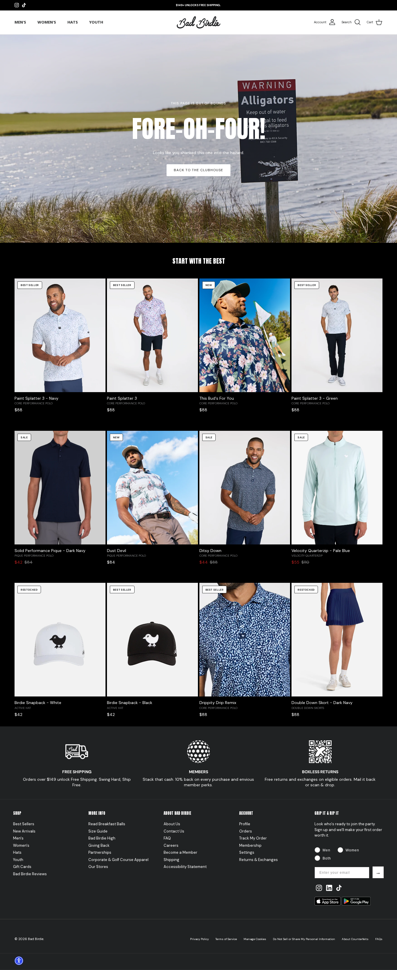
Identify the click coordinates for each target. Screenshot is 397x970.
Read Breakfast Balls (106, 823)
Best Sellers (23, 823)
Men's (20, 22)
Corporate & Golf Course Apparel (118, 859)
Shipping (171, 859)
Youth (96, 22)
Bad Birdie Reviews (30, 873)
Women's (46, 22)
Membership (250, 845)
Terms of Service (226, 939)
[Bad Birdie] (198, 22)
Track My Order (253, 838)
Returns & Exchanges (258, 859)
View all (374, 270)
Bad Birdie (35, 939)
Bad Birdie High (101, 838)
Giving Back (99, 845)
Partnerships (99, 852)
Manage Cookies (255, 939)
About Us (172, 823)
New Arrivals (24, 831)
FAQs (378, 939)
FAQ (167, 838)
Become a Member (180, 852)
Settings (246, 852)
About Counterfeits (355, 939)
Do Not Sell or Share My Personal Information (304, 939)
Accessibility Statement (185, 866)
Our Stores (98, 866)
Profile (244, 823)
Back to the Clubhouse (198, 170)
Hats (72, 22)
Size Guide (98, 831)
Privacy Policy (199, 939)
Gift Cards (22, 866)
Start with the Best (198, 261)
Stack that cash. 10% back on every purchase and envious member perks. (198, 782)
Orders (245, 831)
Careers (171, 845)
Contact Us (174, 831)
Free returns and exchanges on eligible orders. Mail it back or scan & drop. (320, 782)
